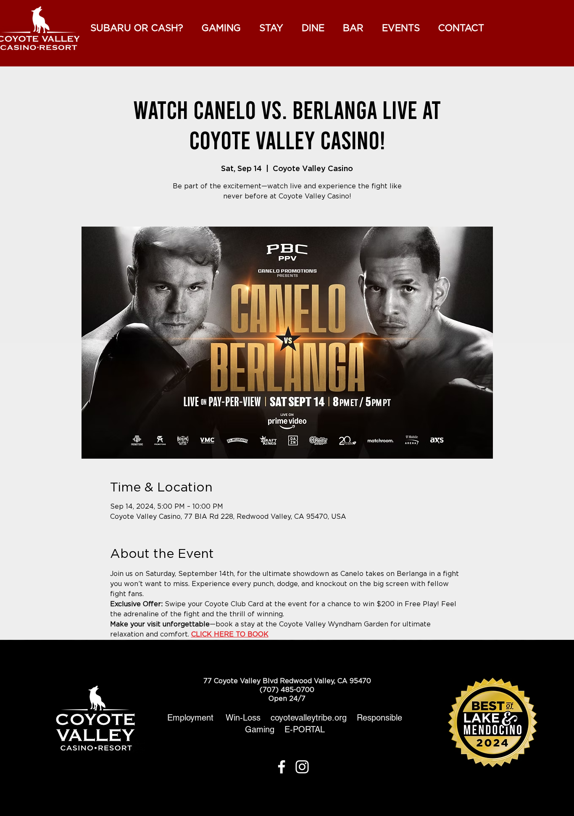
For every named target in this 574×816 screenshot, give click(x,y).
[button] (401, 28)
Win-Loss (248, 718)
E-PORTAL (304, 729)
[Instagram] (302, 767)
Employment (190, 718)
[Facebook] (281, 767)
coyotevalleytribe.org (314, 718)
